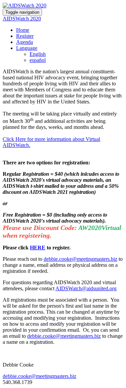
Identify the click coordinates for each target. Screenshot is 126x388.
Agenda (24, 42)
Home (22, 30)
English (38, 54)
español (38, 60)
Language (26, 48)
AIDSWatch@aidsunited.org (86, 288)
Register (25, 36)
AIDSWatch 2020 (22, 18)
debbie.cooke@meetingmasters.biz (80, 259)
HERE (37, 247)
